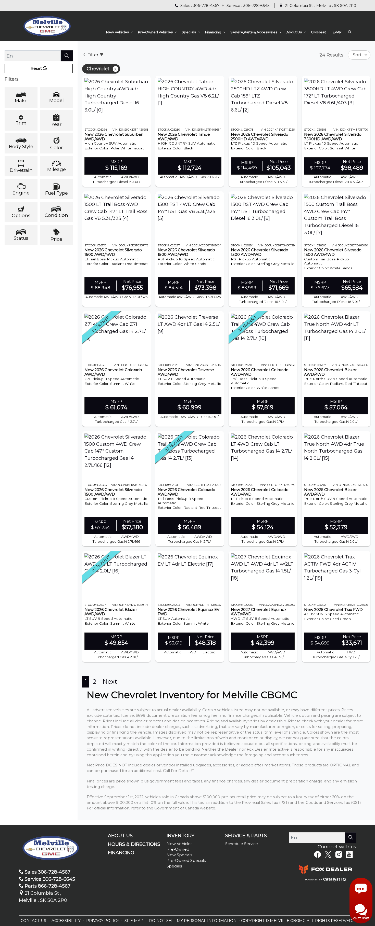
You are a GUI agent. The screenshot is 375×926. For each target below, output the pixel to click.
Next (110, 681)
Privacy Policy (103, 920)
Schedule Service (241, 843)
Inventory (180, 835)
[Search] (67, 55)
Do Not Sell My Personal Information (193, 920)
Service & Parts (246, 835)
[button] (119, 32)
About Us (120, 835)
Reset (37, 68)
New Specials (179, 855)
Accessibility (67, 920)
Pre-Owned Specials (186, 860)
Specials (174, 866)
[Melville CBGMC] (47, 26)
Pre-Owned (178, 849)
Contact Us (34, 920)
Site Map (134, 920)
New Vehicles (179, 843)
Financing (121, 852)
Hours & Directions (134, 844)
